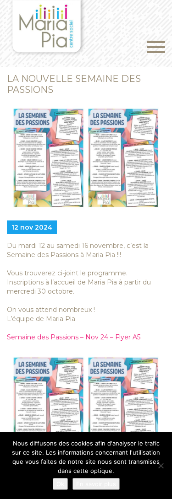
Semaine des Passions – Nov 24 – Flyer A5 (73, 337)
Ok (60, 484)
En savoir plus (96, 484)
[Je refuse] (160, 465)
